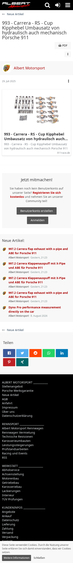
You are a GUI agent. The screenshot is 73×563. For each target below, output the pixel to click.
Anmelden (38, 220)
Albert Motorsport (19, 257)
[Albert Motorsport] (16, 5)
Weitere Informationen (16, 558)
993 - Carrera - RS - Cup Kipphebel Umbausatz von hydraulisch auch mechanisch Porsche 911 (34, 136)
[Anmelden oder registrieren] (58, 5)
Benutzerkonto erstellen (36, 211)
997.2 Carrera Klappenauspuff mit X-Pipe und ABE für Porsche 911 (37, 265)
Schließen (39, 558)
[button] (47, 5)
